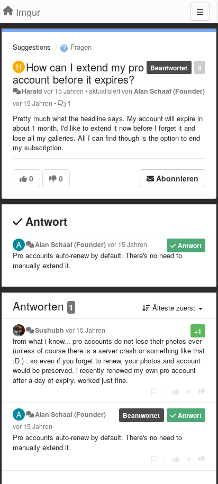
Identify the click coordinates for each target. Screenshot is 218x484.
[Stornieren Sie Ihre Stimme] (189, 391)
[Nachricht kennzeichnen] (154, 391)
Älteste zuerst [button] (173, 308)
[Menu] (200, 12)
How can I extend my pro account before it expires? (78, 73)
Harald (32, 91)
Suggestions (32, 47)
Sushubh (49, 330)
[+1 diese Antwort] (175, 391)
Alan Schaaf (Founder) (169, 91)
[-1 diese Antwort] (201, 391)
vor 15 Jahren (127, 244)
